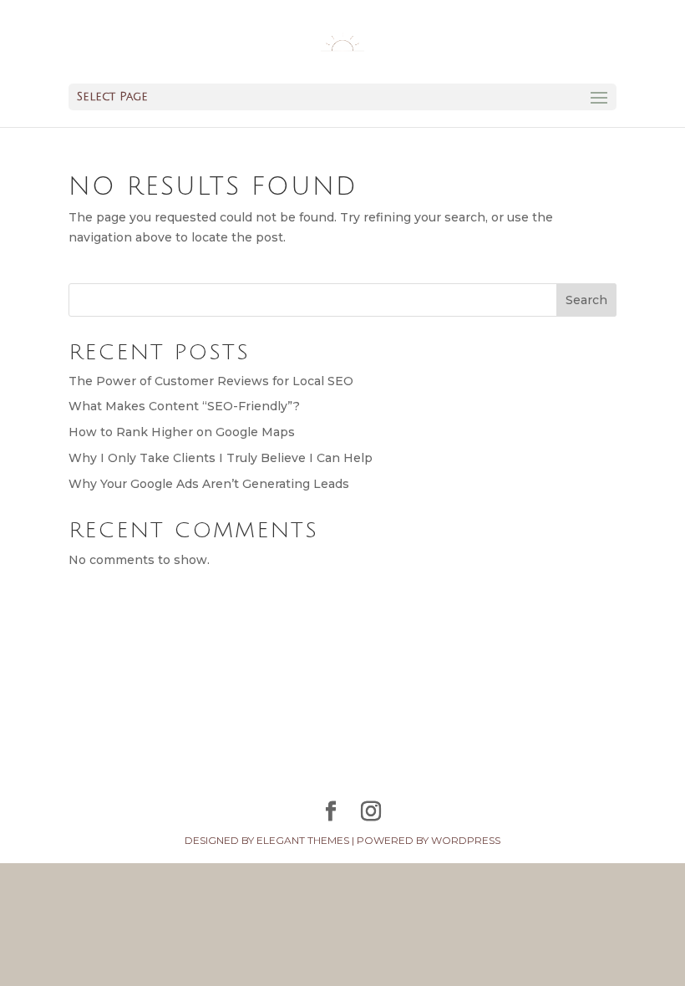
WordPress (465, 840)
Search (586, 299)
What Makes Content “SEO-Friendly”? (184, 406)
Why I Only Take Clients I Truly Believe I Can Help (220, 457)
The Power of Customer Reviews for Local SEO (210, 381)
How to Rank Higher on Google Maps (181, 432)
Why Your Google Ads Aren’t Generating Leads (208, 483)
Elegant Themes (302, 840)
